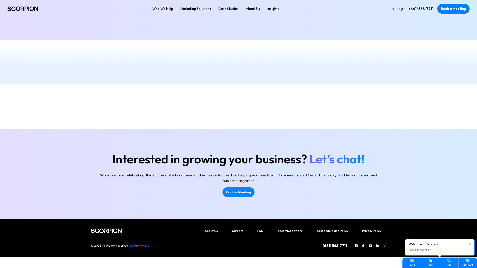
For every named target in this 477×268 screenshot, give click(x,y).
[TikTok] (363, 245)
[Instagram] (384, 245)
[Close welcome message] (470, 244)
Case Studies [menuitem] (228, 9)
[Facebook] (356, 245)
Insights (273, 9)
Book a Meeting (453, 9)
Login (401, 9)
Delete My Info (139, 246)
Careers (237, 231)
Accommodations (290, 231)
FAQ (260, 231)
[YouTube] (370, 245)
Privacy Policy (371, 231)
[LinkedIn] (377, 245)
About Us (253, 9)
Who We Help (162, 9)
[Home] (23, 8)
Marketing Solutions (195, 9)
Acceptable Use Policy (332, 231)
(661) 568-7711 (421, 9)
